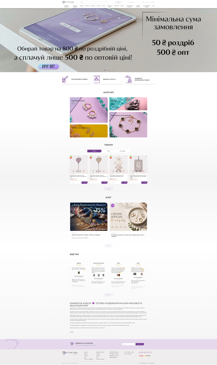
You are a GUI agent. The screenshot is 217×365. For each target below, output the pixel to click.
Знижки (98, 355)
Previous (69, 169)
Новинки (118, 2)
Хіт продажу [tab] (122, 151)
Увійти (143, 2)
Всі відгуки (108, 294)
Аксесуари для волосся (129, 6)
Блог (85, 357)
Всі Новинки (108, 188)
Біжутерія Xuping (138, 6)
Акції (97, 357)
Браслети (99, 5)
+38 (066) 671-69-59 (113, 354)
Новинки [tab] (94, 151)
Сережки (82, 5)
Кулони (103, 5)
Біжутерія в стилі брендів (146, 6)
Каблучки (87, 5)
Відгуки (85, 354)
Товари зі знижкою (75, 6)
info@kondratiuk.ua (113, 357)
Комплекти (116, 5)
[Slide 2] (104, 70)
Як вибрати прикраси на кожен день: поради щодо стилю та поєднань (127, 235)
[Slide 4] (109, 70)
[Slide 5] (112, 70)
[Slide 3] (107, 70)
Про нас (86, 352)
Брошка (122, 5)
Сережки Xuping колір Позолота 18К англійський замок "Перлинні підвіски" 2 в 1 (138, 287)
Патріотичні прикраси (66, 6)
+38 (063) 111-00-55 (113, 355)
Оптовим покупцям (100, 359)
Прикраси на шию (109, 6)
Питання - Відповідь (88, 359)
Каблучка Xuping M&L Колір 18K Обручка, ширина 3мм (117, 286)
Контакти (86, 355)
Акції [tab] (108, 151)
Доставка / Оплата (100, 352)
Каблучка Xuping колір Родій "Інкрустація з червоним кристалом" (78, 286)
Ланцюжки (92, 5)
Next (148, 169)
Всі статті (108, 245)
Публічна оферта (152, 363)
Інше (153, 5)
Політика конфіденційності (143, 363)
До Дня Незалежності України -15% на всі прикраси (86, 235)
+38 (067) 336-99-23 (113, 352)
